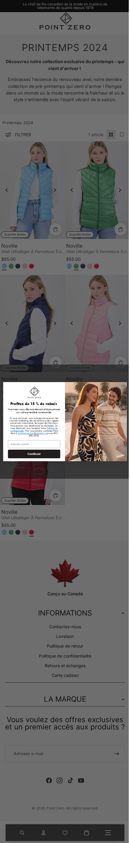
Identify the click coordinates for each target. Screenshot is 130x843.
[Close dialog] (121, 385)
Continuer (32, 453)
